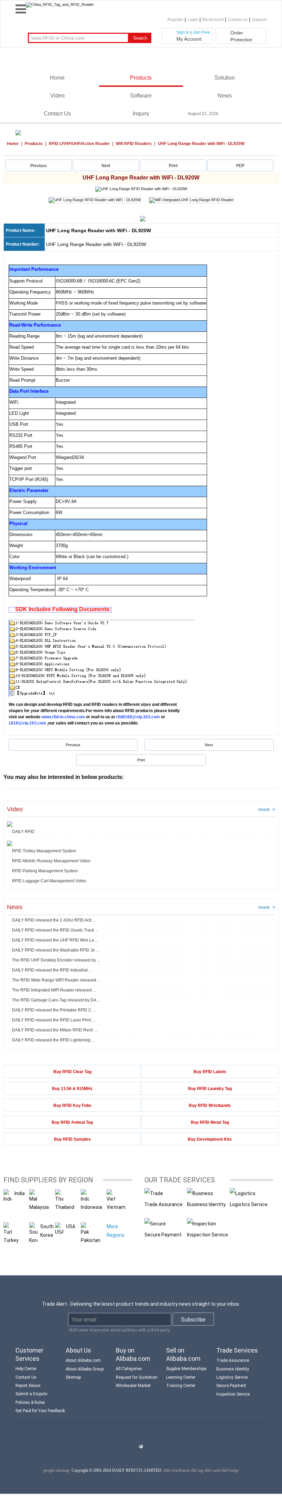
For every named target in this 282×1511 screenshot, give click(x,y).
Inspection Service (207, 1234)
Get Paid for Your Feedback (40, 1410)
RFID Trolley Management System (44, 851)
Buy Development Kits (210, 1139)
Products (141, 78)
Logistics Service (249, 1204)
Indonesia (91, 1207)
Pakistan (90, 1240)
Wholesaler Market (133, 1385)
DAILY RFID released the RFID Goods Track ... (55, 930)
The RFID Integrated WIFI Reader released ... (54, 990)
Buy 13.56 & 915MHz (72, 1088)
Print (173, 165)
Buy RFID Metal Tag (210, 1122)
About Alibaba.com (83, 1360)
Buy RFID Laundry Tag (210, 1088)
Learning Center (180, 1377)
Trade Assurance (163, 1204)
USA (70, 1226)
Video (57, 96)
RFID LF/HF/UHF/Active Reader (79, 143)
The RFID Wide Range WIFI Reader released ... (56, 980)
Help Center (25, 1368)
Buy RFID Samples (72, 1139)
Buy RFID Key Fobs (72, 1105)
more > (266, 809)
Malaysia (39, 1207)
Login (192, 19)
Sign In (182, 32)
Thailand (64, 1207)
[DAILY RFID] (9, 824)
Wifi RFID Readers (134, 143)
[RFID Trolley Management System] (9, 843)
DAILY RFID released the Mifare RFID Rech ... (54, 1030)
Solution (225, 78)
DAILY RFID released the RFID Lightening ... (53, 1040)
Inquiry (141, 113)
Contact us (238, 19)
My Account (213, 19)
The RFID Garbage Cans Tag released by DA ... (56, 1000)
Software (141, 96)
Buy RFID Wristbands (210, 1105)
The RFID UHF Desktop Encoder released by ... (56, 960)
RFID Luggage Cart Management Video (49, 880)
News (225, 96)
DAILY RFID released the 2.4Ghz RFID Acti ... (54, 920)
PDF (240, 165)
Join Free (201, 32)
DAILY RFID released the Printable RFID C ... (54, 1010)
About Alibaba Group (85, 1369)
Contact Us (57, 113)
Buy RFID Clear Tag (72, 1071)
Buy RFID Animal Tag (72, 1122)
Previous (38, 165)
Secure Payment (163, 1234)
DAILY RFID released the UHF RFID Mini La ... (55, 940)
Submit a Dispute (31, 1393)
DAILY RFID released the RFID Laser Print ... (53, 1020)
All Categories (129, 1368)
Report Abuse (27, 1385)
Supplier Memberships (186, 1368)
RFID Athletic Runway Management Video (51, 861)
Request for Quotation (137, 1377)
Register (175, 19)
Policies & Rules (30, 1402)
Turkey (11, 1240)
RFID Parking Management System (45, 870)
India (19, 1193)
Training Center (180, 1385)
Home (57, 78)
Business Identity (206, 1204)
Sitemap (73, 1377)
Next (105, 165)
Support (259, 19)
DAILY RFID (23, 831)
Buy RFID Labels (210, 1071)
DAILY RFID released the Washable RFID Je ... (55, 950)
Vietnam (116, 1207)
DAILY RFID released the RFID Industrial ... (52, 970)
